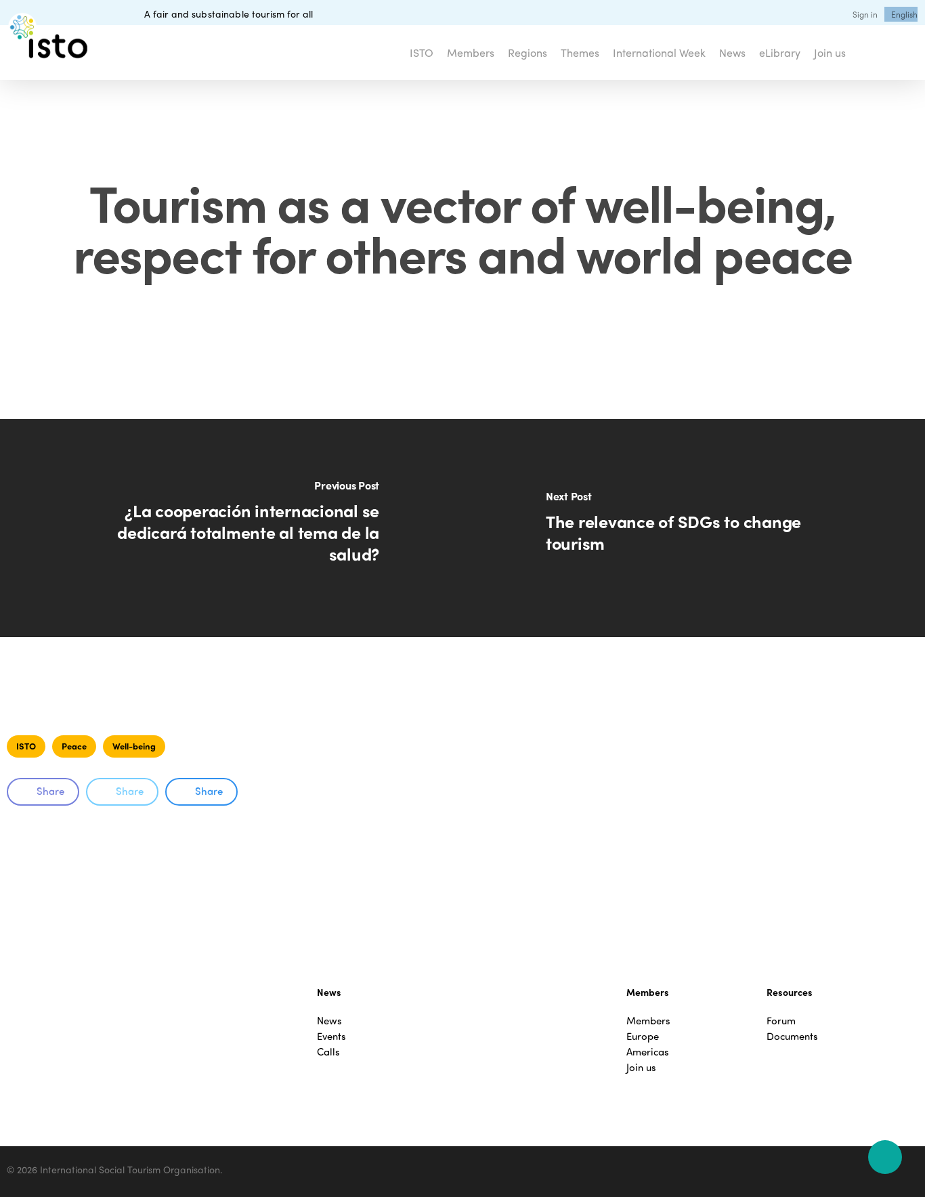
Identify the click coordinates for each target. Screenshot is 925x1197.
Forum (781, 1021)
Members (648, 1021)
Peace (74, 745)
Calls (328, 1052)
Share (50, 790)
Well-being (134, 745)
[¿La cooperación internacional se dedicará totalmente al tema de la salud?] (231, 528)
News (329, 1021)
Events (331, 1036)
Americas (647, 1052)
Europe (642, 1036)
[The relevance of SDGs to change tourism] (693, 528)
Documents (792, 1036)
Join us (641, 1067)
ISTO (26, 745)
